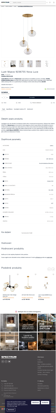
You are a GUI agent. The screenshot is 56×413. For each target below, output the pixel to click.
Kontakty (39, 382)
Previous (48, 268)
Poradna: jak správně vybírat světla (44, 365)
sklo (51, 189)
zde (15, 406)
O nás (38, 358)
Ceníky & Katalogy (41, 373)
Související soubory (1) (20, 108)
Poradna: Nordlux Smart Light (44, 368)
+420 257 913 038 (8, 382)
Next (52, 268)
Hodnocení (30, 108)
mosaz (48, 180)
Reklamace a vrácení (42, 386)
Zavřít (9, 105)
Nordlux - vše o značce (43, 371)
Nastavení (10, 409)
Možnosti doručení (50, 88)
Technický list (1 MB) (26, 232)
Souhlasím (44, 402)
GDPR (38, 388)
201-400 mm (48, 158)
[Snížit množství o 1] (2, 96)
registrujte (49, 256)
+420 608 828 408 (8, 384)
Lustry (50, 145)
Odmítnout (35, 402)
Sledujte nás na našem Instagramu (28, 311)
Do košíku (31, 96)
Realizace (39, 360)
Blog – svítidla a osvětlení (43, 362)
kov (49, 189)
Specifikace (9, 108)
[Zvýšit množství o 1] (7, 96)
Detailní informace (6, 83)
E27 (51, 202)
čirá (51, 180)
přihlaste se (38, 256)
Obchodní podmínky (42, 384)
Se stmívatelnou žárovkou (45, 162)
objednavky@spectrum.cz (11, 386)
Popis (3, 108)
